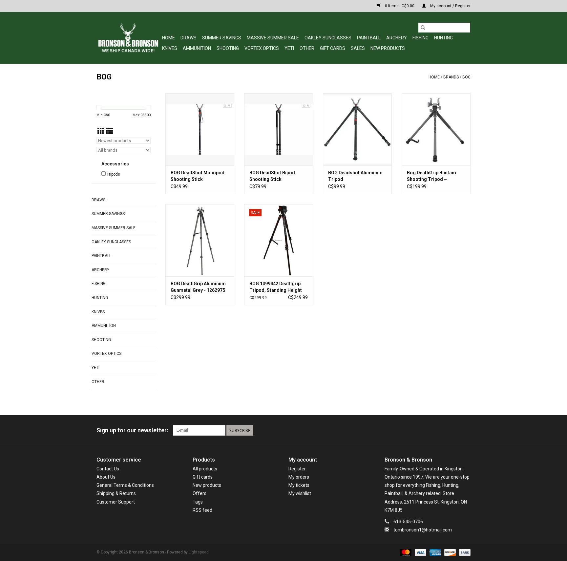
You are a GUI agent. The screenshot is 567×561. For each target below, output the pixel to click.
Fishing (420, 37)
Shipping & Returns (116, 493)
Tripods (113, 174)
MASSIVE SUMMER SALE (273, 37)
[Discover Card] (449, 552)
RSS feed (202, 510)
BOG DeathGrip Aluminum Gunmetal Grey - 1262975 (198, 287)
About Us (106, 477)
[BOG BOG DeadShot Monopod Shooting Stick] (199, 129)
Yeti (289, 48)
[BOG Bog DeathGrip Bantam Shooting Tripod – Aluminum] (436, 129)
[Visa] (419, 552)
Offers (199, 493)
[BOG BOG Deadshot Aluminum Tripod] (357, 129)
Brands (451, 77)
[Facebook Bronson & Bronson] (442, 430)
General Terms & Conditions (125, 485)
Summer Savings (221, 37)
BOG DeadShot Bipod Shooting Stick (272, 176)
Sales (358, 48)
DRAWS (188, 37)
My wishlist (299, 493)
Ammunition (197, 48)
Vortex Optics (261, 48)
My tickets (298, 485)
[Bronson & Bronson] (128, 38)
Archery (396, 37)
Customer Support (115, 502)
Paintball (369, 37)
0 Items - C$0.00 (399, 6)
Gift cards (332, 48)
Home (168, 37)
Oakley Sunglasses (327, 37)
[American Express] (434, 552)
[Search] (423, 27)
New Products (387, 48)
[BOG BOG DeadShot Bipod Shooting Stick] (278, 129)
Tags (198, 502)
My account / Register (450, 6)
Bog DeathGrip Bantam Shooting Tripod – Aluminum (431, 176)
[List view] (109, 131)
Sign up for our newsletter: (132, 430)
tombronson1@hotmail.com (422, 529)
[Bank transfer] (464, 552)
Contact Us (107, 468)
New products (207, 485)
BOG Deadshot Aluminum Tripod (355, 176)
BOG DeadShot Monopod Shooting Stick (197, 176)
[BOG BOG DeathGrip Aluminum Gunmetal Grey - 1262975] (199, 240)
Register (297, 468)
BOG (466, 77)
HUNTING (443, 37)
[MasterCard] (405, 552)
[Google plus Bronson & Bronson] (454, 430)
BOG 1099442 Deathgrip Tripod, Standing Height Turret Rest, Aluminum (275, 287)
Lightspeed (199, 552)
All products (205, 468)
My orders (298, 477)
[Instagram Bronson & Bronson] (465, 430)
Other (307, 48)
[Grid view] (100, 131)
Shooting (228, 48)
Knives (169, 48)
